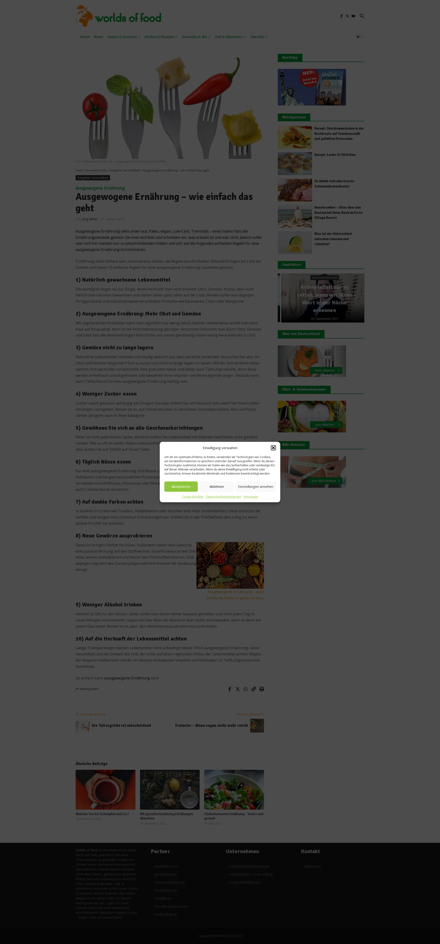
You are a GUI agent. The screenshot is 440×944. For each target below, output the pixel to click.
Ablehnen (216, 486)
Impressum (251, 497)
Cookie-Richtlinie (193, 497)
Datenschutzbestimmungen (223, 497)
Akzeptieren (180, 486)
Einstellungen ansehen (255, 486)
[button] (273, 448)
